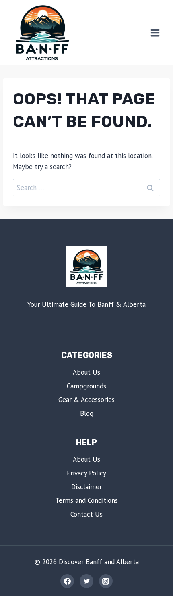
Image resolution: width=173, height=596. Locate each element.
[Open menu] (154, 32)
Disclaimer (86, 486)
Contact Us (86, 514)
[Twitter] (86, 581)
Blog (86, 413)
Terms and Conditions (86, 500)
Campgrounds (86, 385)
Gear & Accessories (86, 399)
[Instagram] (106, 581)
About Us (86, 372)
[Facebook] (67, 581)
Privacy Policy (86, 473)
